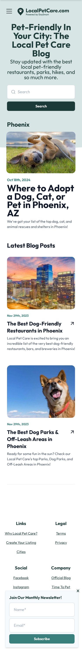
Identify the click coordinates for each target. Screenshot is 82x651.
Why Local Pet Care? (21, 533)
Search (41, 106)
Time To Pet (61, 587)
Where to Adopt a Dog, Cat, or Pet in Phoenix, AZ (40, 200)
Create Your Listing (21, 542)
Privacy (61, 542)
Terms (61, 533)
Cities (21, 552)
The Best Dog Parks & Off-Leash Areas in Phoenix (33, 439)
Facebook (21, 578)
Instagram (21, 587)
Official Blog (61, 578)
